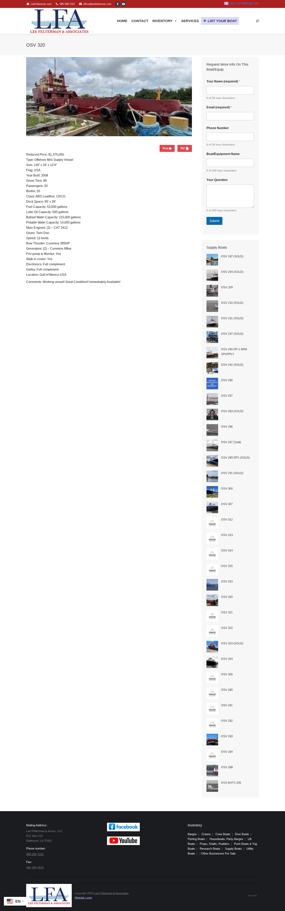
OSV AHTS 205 (231, 782)
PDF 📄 (184, 148)
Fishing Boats (196, 839)
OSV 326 (227, 674)
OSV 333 (227, 736)
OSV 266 (227, 426)
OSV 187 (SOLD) (232, 256)
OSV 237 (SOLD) (232, 333)
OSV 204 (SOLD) (232, 271)
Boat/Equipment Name (223, 154)
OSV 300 (227, 488)
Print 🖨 (167, 148)
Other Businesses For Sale (218, 853)
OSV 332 (227, 720)
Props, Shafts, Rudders (214, 843)
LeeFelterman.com (41, 4)
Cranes (206, 834)
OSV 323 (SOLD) (232, 643)
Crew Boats (222, 834)
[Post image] (212, 259)
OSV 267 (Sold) (231, 442)
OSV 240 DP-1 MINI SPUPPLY (234, 352)
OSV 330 (227, 689)
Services (190, 21)
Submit (214, 221)
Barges (192, 834)
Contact (139, 21)
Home (122, 21)
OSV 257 (227, 395)
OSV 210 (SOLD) (232, 302)
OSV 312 (227, 519)
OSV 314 (227, 550)
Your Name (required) (223, 81)
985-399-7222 (67, 4)
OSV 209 (227, 287)
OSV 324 (227, 658)
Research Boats (210, 848)
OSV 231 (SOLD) (232, 318)
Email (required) (219, 107)
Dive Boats (242, 834)
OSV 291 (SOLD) (232, 473)
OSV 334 (227, 751)
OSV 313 (227, 535)
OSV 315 (227, 566)
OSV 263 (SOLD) (232, 411)
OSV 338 (227, 767)
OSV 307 (227, 504)
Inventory (162, 21)
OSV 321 (227, 612)
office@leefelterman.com (97, 4)
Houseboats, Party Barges (226, 839)
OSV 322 (227, 627)
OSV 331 (227, 705)
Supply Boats (233, 848)
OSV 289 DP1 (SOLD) (235, 457)
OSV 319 (227, 581)
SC (256, 896)
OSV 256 (227, 380)
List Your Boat (222, 21)
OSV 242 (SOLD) (232, 364)
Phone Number (217, 128)
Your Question (217, 180)
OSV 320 (227, 596)
